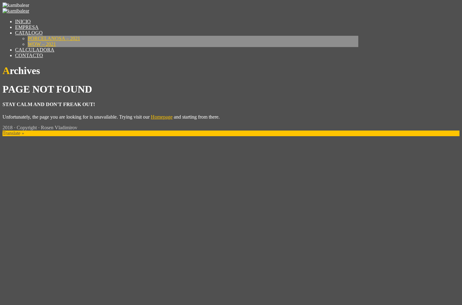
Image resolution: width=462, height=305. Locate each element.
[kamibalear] (16, 10)
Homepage (162, 117)
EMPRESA (27, 27)
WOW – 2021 (42, 44)
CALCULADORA (34, 49)
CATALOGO (29, 32)
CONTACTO (29, 55)
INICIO (23, 21)
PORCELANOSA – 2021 (54, 38)
